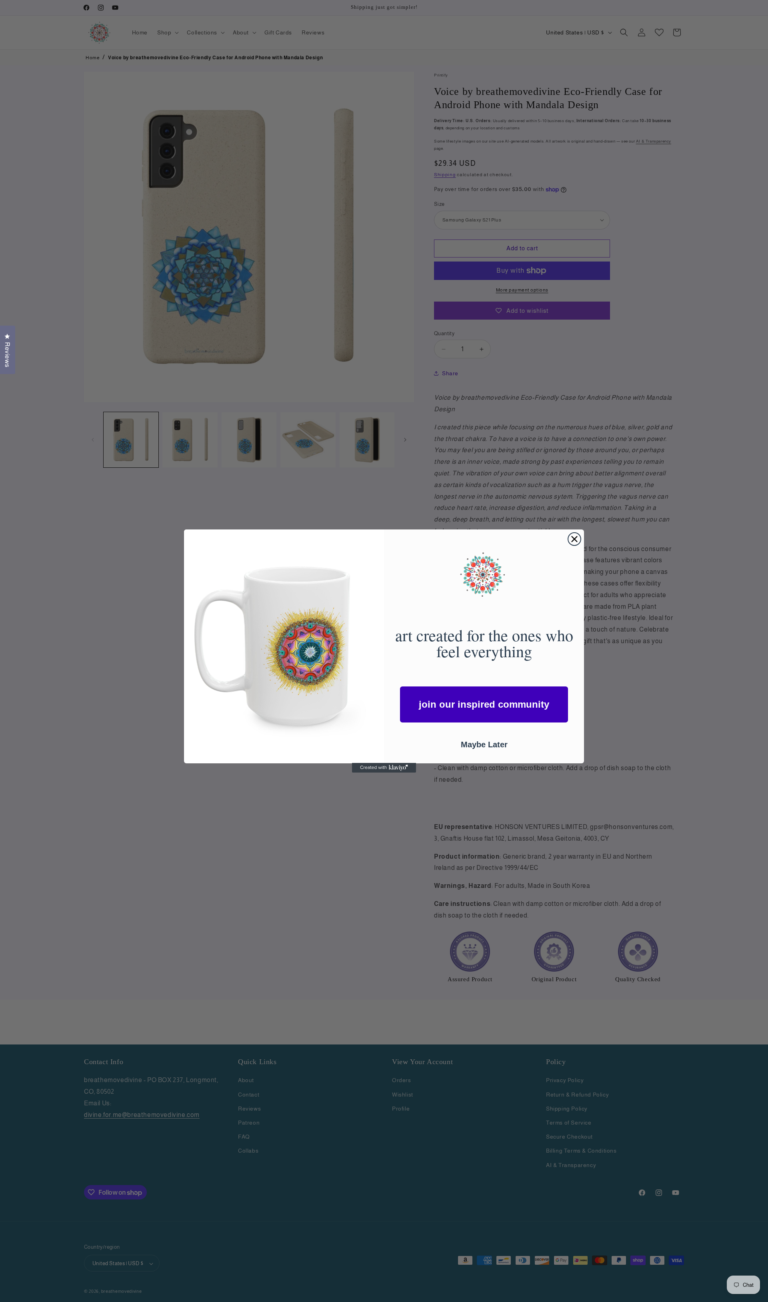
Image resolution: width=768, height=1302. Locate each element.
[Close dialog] (574, 539)
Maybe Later (484, 744)
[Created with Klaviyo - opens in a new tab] (384, 768)
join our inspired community (484, 703)
